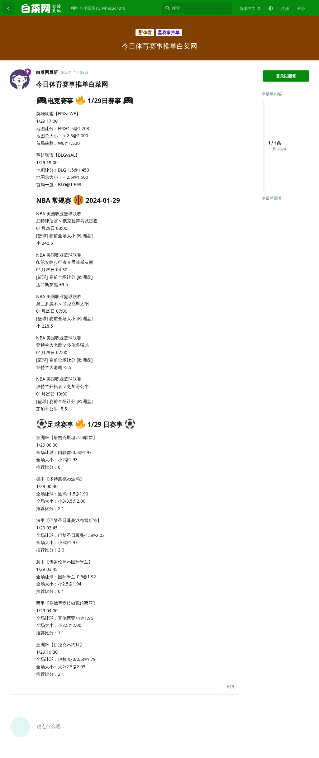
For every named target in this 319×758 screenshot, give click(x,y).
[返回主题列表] (8, 8)
